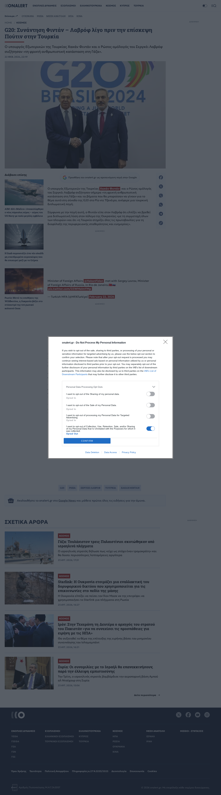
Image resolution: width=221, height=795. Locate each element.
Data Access (110, 452)
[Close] (166, 343)
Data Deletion (92, 452)
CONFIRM (87, 441)
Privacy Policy (129, 452)
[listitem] (110, 387)
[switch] (150, 394)
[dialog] (110, 397)
